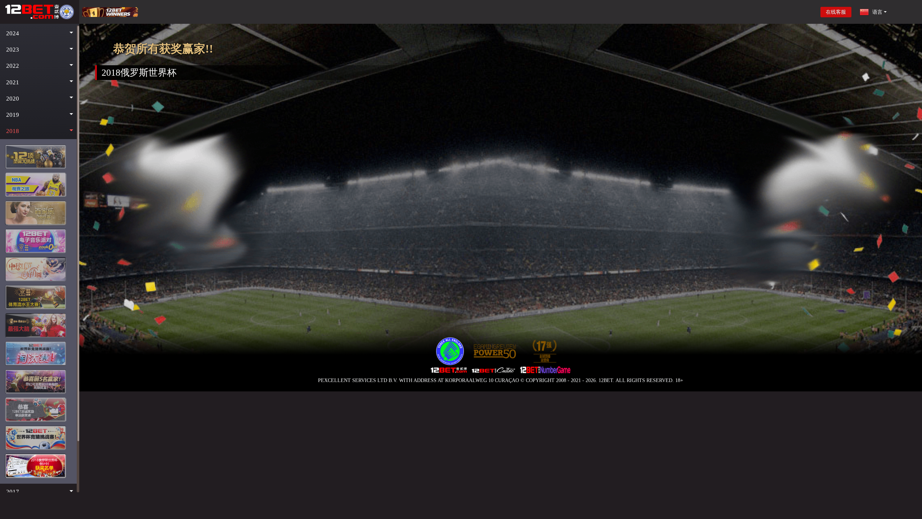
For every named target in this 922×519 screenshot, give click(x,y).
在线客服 (836, 12)
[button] (39, 33)
